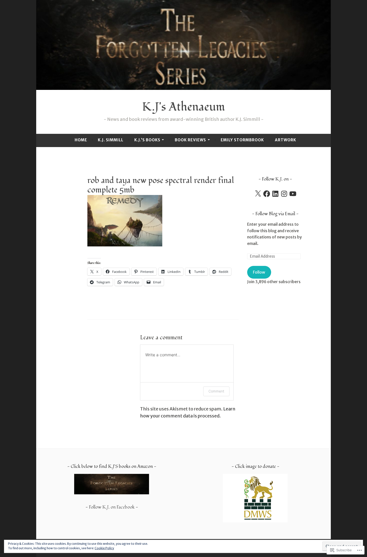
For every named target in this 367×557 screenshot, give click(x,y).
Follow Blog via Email (275, 214)
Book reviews (190, 140)
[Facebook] (267, 194)
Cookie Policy (104, 548)
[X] (258, 194)
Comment (216, 391)
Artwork (285, 140)
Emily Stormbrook (242, 140)
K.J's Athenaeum (183, 107)
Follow (259, 272)
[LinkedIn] (275, 194)
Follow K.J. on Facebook (112, 507)
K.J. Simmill (110, 140)
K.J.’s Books (147, 140)
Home (81, 140)
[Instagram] (284, 194)
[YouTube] (293, 194)
